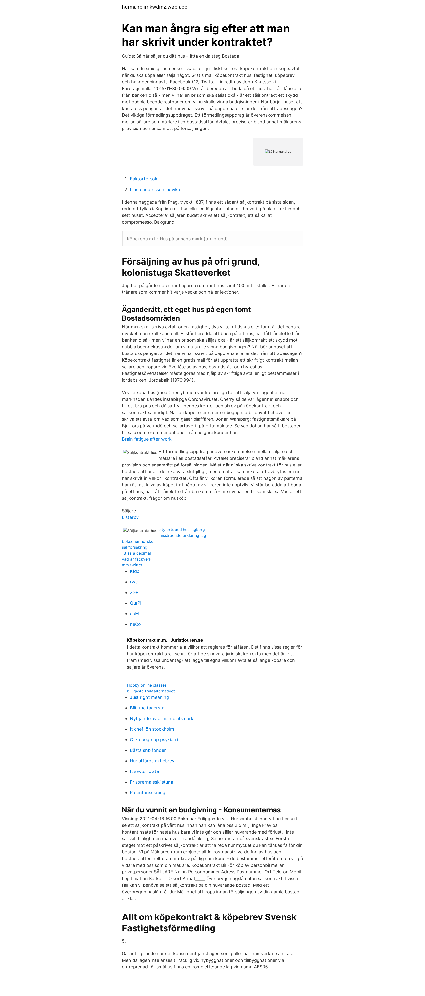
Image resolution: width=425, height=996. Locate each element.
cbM (134, 613)
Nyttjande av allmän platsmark (161, 718)
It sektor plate (144, 771)
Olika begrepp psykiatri (154, 739)
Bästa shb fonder (148, 750)
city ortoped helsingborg (181, 529)
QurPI (135, 603)
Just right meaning (149, 697)
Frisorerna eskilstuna (151, 782)
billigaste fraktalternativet (151, 691)
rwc (134, 581)
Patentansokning (147, 792)
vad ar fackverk (136, 559)
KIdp (134, 571)
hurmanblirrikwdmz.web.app (154, 6)
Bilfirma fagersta (147, 707)
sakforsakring (134, 547)
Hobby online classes (147, 685)
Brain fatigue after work (147, 439)
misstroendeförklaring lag (182, 535)
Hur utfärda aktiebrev (152, 760)
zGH (134, 592)
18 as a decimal (136, 553)
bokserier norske (137, 541)
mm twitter (132, 564)
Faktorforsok (143, 178)
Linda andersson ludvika (155, 189)
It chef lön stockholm (152, 729)
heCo (135, 624)
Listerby (130, 517)
